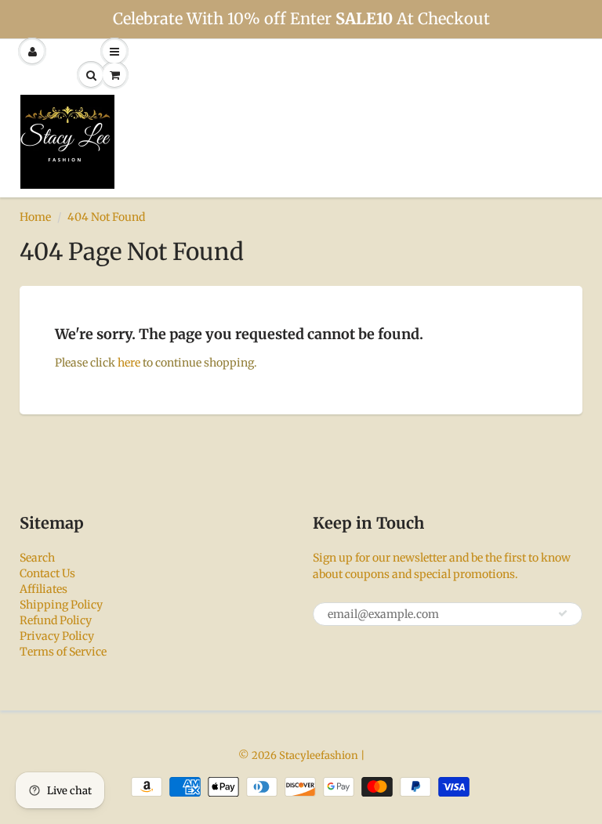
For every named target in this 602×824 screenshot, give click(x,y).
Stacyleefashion (318, 755)
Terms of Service (63, 652)
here (129, 363)
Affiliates (43, 589)
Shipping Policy (61, 605)
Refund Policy (56, 620)
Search (37, 558)
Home (35, 217)
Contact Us (47, 573)
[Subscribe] (562, 613)
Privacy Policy (57, 636)
